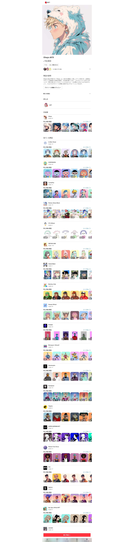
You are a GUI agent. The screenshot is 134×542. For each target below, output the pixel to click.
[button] (46, 65)
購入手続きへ (67, 535)
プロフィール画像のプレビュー (53, 87)
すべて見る (86, 121)
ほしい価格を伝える (54, 65)
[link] (87, 121)
